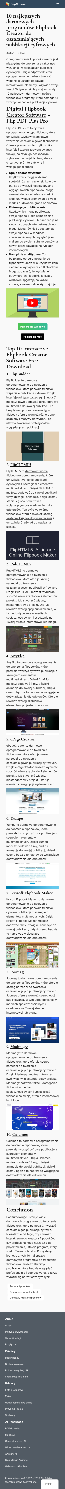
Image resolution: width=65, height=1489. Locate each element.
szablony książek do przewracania (29, 518)
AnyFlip (17, 656)
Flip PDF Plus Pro (27, 121)
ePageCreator (22, 739)
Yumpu (16, 818)
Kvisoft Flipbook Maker (31, 893)
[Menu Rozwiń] (58, 4)
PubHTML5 (20, 564)
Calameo (20, 1134)
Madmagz (19, 1046)
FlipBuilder (20, 374)
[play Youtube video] (32, 303)
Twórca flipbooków (20, 1286)
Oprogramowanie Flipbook (24, 1292)
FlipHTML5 (20, 464)
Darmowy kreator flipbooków (25, 1297)
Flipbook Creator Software (26, 112)
